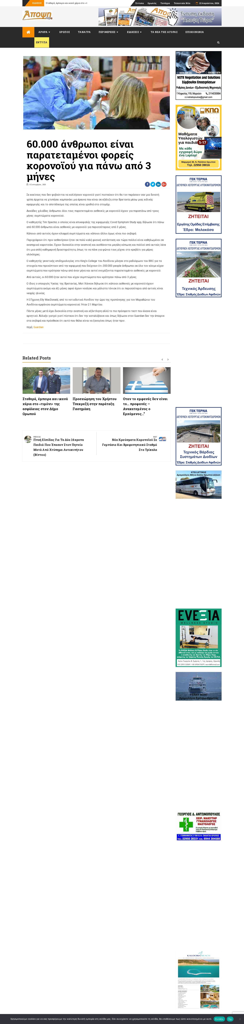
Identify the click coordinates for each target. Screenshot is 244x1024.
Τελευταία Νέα (182, 3)
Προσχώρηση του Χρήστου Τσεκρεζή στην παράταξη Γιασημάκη (95, 404)
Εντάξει (219, 1019)
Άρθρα (43, 32)
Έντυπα (139, 3)
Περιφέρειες (107, 32)
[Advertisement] (199, 352)
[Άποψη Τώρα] (28, 32)
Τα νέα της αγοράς (164, 32)
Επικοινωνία (195, 32)
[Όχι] (240, 1019)
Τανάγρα (165, 3)
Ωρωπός (152, 3)
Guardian (39, 327)
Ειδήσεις (133, 32)
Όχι (230, 1019)
